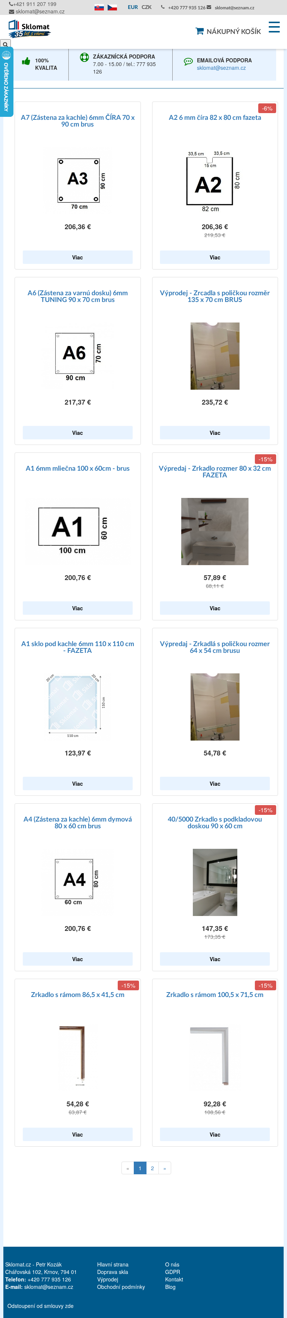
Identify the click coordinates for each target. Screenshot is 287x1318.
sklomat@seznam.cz (39, 11)
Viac (77, 257)
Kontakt (174, 1279)
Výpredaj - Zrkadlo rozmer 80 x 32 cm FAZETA (215, 472)
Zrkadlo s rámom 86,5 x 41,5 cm (77, 995)
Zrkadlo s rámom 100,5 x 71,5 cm (214, 995)
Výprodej (107, 1279)
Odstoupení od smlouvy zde (40, 1305)
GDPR (172, 1271)
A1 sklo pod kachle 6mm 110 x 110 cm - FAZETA (77, 647)
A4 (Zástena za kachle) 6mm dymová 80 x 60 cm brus (78, 823)
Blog (170, 1286)
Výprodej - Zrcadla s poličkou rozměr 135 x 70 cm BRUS (215, 296)
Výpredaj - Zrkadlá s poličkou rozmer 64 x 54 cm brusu (215, 647)
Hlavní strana (113, 1264)
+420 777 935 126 (187, 8)
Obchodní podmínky (121, 1286)
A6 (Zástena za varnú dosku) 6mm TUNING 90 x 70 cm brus (78, 296)
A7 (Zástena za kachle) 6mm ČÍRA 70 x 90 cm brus (78, 121)
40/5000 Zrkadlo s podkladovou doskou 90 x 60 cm (215, 823)
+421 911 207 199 (34, 3)
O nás (172, 1264)
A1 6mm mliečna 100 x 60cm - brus (78, 468)
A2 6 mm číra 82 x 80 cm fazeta (215, 118)
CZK (147, 7)
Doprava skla (112, 1271)
